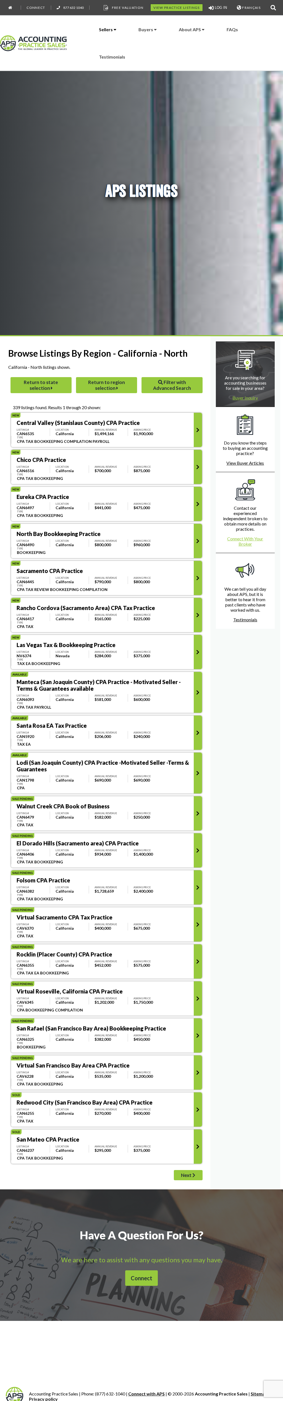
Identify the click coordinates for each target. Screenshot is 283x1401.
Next (185, 1175)
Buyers (146, 29)
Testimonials (112, 56)
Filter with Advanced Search (172, 385)
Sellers (106, 29)
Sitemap (259, 1393)
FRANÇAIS (251, 8)
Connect (36, 8)
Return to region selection (106, 385)
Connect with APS (146, 1393)
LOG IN (220, 8)
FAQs (232, 29)
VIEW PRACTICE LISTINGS (176, 8)
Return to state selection (41, 385)
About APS (190, 29)
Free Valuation (128, 8)
